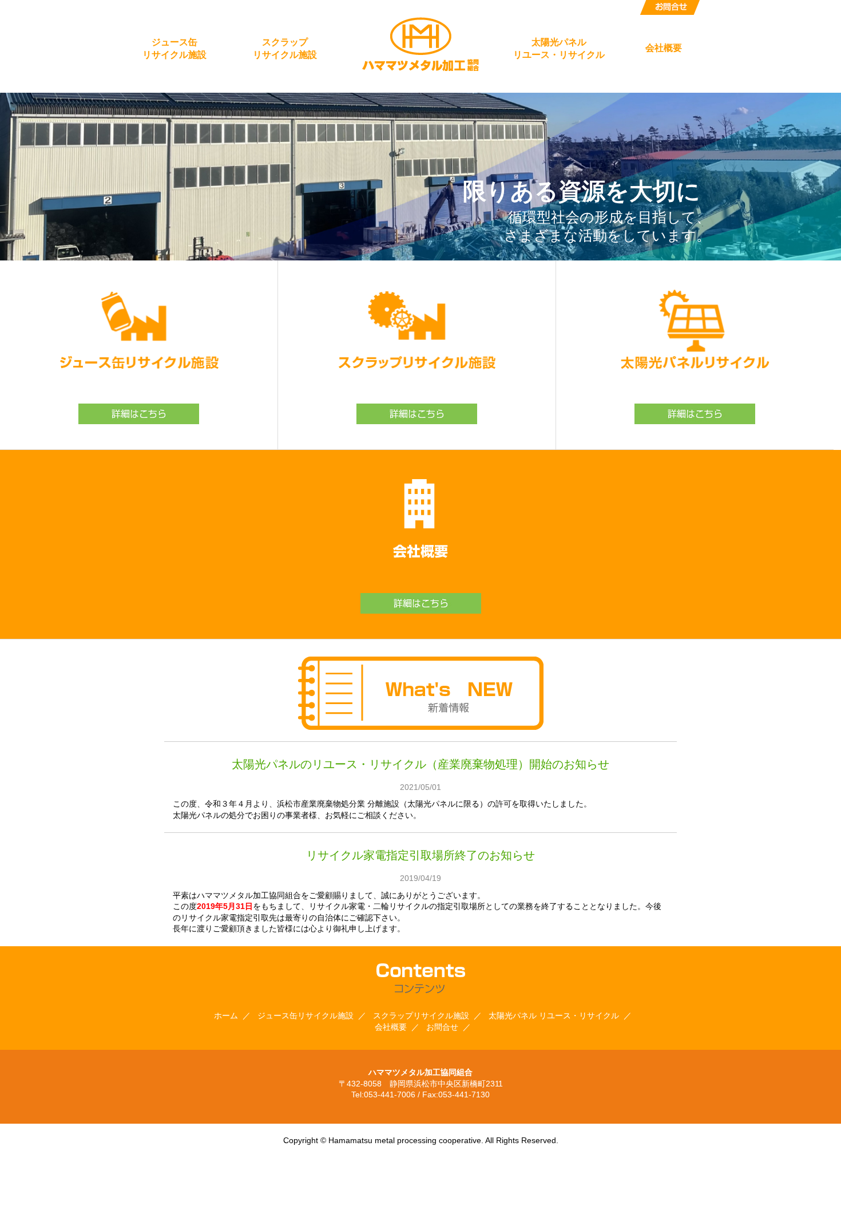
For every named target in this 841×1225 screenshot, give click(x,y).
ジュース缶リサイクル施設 (174, 49)
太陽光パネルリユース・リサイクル (559, 49)
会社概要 (663, 47)
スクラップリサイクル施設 (285, 49)
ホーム (226, 1015)
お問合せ (670, 7)
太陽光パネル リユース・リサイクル (554, 1015)
